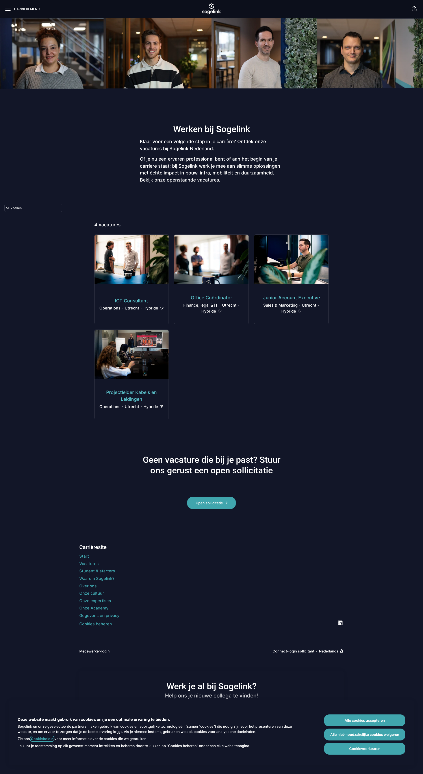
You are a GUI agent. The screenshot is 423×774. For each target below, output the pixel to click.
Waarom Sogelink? (96, 578)
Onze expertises (95, 600)
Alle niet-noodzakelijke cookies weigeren (364, 734)
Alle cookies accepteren (365, 720)
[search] (34, 208)
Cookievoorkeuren (364, 748)
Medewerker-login (94, 651)
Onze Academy (93, 608)
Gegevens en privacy (99, 615)
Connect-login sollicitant (293, 651)
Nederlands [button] (329, 651)
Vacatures (89, 563)
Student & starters (97, 571)
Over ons (88, 586)
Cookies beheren (95, 624)
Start (84, 556)
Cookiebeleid (42, 739)
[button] (414, 9)
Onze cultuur (91, 593)
